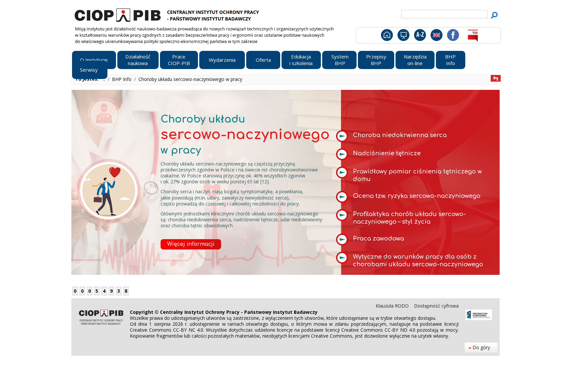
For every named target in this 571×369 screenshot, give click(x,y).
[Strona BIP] (473, 36)
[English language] (436, 36)
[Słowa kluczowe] (419, 36)
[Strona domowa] (386, 36)
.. (104, 79)
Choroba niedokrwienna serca (400, 135)
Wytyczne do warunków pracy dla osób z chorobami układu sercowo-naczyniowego (418, 260)
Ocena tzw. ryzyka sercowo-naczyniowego (416, 196)
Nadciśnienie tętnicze (387, 153)
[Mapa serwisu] (403, 36)
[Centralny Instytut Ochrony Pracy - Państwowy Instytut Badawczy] (167, 14)
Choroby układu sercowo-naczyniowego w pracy (190, 79)
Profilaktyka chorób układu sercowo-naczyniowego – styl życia (409, 218)
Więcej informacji (190, 244)
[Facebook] (452, 36)
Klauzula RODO (393, 306)
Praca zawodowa (378, 238)
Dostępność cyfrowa (436, 306)
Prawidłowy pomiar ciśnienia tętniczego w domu (417, 175)
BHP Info (122, 79)
